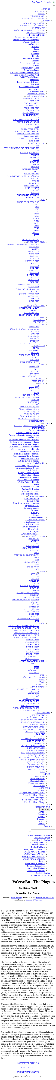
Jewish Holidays (32, 470)
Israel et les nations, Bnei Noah (26, 75)
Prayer (36, 484)
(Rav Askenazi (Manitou (29, 87)
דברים (36, 214)
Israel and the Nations (30, 491)
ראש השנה (35, 178)
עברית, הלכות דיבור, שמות (34, 727)
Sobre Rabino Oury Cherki (33, 800)
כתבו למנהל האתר (28, 1067)
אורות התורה (34, 390)
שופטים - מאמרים (32, 642)
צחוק (37, 564)
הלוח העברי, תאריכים (36, 767)
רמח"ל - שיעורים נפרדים (29, 376)
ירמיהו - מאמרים (32, 651)
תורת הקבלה (34, 673)
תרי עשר (35, 232)
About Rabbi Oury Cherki (34, 795)
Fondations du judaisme (29, 63)
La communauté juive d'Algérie (26, 456)
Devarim (35, 56)
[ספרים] (44, 774)
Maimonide (34, 79)
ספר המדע (35, 334)
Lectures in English (37, 91)
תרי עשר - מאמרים (31, 656)
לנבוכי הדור (34, 404)
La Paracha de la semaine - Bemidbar (24, 447)
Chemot (36, 49)
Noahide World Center (45, 898)
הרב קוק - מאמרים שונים (29, 710)
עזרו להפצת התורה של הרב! (28, 1063)
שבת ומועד (40, 734)
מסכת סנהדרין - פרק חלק (29, 294)
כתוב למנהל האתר (37, 16)
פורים (37, 621)
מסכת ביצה (34, 268)
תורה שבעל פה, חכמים (35, 305)
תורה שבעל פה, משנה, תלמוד (33, 661)
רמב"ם (42, 324)
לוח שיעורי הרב (38, 28)
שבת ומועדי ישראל (37, 143)
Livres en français (37, 778)
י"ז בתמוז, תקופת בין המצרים (28, 593)
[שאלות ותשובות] (36, 713)
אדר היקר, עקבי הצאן (30, 395)
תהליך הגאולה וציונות (31, 112)
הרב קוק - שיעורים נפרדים (28, 418)
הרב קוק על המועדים (31, 698)
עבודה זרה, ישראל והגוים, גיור (33, 745)
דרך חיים (35, 357)
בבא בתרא (35, 291)
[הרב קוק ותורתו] (31, 687)
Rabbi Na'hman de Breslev (28, 82)
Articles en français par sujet (27, 432)
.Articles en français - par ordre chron (24, 435)
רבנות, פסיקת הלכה (31, 312)
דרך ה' (36, 369)
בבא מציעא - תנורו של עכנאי (27, 289)
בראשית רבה (34, 247)
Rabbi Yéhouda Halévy (29, 77)
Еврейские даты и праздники (26, 503)
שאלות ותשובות (43, 713)
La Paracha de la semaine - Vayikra (24, 444)
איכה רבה (35, 249)
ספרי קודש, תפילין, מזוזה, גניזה (33, 760)
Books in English (37, 781)
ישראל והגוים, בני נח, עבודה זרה (26, 555)
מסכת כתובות (33, 279)
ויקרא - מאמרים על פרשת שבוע (26, 633)
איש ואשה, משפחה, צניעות (34, 750)
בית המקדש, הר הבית (36, 741)
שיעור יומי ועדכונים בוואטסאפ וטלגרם (29, 30)
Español (41, 821)
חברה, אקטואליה (32, 110)
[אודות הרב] (40, 788)
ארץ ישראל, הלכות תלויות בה (33, 738)
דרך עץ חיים (34, 374)
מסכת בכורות (34, 303)
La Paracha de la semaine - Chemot (24, 442)
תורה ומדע (35, 541)
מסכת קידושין (33, 287)
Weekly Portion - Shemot (29, 475)
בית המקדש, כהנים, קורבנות (28, 122)
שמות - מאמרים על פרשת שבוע (26, 630)
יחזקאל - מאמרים (32, 654)
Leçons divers (33, 89)
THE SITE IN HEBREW (39, 875)
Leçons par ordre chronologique (26, 39)
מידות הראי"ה (33, 694)
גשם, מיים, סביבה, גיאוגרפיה (28, 134)
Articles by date (38, 845)
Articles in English (37, 463)
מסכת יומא (35, 263)
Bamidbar (35, 54)
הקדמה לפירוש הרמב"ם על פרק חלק (24, 329)
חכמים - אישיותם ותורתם (29, 315)
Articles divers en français (28, 461)
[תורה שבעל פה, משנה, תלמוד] (20, 661)
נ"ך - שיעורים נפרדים (30, 239)
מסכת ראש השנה (32, 261)
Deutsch (41, 824)
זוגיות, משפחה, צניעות (30, 124)
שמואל (36, 221)
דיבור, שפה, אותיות (31, 108)
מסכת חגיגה (34, 277)
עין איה (36, 392)
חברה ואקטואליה (32, 545)
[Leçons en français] (28, 35)
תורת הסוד (35, 310)
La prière (35, 65)
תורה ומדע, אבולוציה (31, 103)
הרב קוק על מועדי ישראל (29, 409)
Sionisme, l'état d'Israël (30, 68)
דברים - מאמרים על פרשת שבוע (26, 637)
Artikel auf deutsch (37, 517)
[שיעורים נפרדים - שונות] (25, 96)
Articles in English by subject (27, 465)
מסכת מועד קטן (33, 275)
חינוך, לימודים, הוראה (36, 748)
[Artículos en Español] (26, 520)
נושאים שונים (34, 141)
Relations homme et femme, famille (24, 72)
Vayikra (36, 51)
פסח (37, 150)
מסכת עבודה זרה (32, 296)
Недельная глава (32, 505)
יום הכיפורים (34, 183)
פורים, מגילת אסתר (31, 197)
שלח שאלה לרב (38, 715)
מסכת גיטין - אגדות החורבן (28, 284)
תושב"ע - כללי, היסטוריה (29, 308)
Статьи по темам (31, 498)
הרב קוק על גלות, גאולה (30, 705)
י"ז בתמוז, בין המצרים (30, 169)
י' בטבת (36, 190)
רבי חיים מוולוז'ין (38, 381)
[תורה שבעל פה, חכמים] (25, 306)
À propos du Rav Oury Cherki (32, 793)
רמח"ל (42, 364)
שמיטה (36, 553)
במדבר (36, 211)
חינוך (37, 127)
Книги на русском (36, 783)
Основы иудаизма (31, 508)
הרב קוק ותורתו (38, 687)
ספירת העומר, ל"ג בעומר (29, 152)
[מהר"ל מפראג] (33, 346)
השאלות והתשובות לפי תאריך (33, 720)
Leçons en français (37, 35)
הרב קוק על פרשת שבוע (29, 407)
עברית (42, 812)
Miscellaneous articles (30, 494)
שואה (37, 117)
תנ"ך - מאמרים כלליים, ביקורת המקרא (23, 625)
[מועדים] (38, 572)
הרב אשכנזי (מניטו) (37, 421)
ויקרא (37, 209)
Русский (41, 819)
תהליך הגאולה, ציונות (31, 548)
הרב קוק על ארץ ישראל (29, 416)
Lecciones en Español (36, 94)
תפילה (42, 675)
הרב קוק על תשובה (31, 411)
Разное (36, 515)
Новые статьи (33, 501)
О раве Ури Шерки (36, 797)
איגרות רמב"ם (33, 331)
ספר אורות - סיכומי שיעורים (28, 689)
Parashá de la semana (30, 527)
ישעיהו (36, 225)
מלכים (36, 223)
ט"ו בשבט (35, 192)
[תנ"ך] (40, 200)
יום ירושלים (34, 162)
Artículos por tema (31, 522)
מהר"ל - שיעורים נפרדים (29, 362)
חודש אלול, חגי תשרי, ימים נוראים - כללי (23, 176)
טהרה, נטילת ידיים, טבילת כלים (32, 757)
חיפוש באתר (40, 11)
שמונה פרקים (34, 327)
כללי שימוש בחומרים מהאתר (33, 18)
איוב (37, 237)
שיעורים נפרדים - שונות (35, 96)
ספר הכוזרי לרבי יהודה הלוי (34, 677)
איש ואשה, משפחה (31, 562)
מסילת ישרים (34, 367)
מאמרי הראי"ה (33, 402)
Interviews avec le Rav (30, 458)
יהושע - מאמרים (32, 640)
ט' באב (36, 171)
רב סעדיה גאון (39, 320)
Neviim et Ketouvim (31, 58)
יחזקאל (36, 230)
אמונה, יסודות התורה (31, 98)
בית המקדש (34, 550)
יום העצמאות (34, 157)
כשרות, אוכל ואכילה (36, 755)
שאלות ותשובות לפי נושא (34, 717)
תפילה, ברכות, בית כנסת (35, 731)
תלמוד (36, 665)
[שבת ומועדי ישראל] (28, 143)
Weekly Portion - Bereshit (28, 472)
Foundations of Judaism (29, 487)
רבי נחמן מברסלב (38, 378)
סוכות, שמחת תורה (31, 609)
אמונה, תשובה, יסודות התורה (33, 722)
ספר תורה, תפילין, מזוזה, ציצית (27, 131)
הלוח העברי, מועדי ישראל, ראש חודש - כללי (21, 148)
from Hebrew (16, 898)
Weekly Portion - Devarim (28, 482)
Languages (45, 809)
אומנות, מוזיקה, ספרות (36, 769)
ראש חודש (35, 574)
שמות (37, 207)
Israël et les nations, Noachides (26, 454)
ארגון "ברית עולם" (42, 807)
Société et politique (31, 70)
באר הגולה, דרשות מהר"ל (29, 355)
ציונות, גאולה (39, 736)
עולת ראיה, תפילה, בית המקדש (26, 397)
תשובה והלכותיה (32, 105)
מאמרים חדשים (38, 428)
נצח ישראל (35, 352)
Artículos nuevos (32, 524)
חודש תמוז (35, 167)
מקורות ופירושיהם (37, 724)
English (41, 816)
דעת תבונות (34, 371)
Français (41, 814)
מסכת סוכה (34, 265)
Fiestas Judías (33, 529)
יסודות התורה (34, 538)
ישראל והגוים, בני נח (31, 115)
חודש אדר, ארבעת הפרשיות (28, 618)
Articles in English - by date (27, 468)
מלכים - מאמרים (32, 647)
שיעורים (46, 21)
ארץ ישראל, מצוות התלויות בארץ (26, 119)
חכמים (36, 668)
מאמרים (46, 423)
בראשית (36, 204)
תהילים (36, 235)
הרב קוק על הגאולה (31, 414)
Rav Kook (35, 84)
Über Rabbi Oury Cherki (34, 802)
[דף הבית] (42, 9)
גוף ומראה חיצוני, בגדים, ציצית (33, 753)
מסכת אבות (34, 298)
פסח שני (36, 159)
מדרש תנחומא (33, 251)
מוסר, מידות (34, 101)
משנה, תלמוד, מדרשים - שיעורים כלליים (23, 244)
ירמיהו (36, 228)
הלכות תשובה (33, 336)
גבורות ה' (35, 348)
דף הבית (46, 9)
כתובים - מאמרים (32, 658)
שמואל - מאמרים (32, 644)
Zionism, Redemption (30, 489)
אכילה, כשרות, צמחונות (30, 129)
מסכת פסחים (34, 258)
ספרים (47, 774)
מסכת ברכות (34, 254)
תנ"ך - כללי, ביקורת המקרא (28, 202)
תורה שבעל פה (33, 670)
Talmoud (35, 61)
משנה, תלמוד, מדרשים (36, 242)
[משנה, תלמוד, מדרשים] (25, 242)
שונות (37, 569)
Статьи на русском (36, 496)
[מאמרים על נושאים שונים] (23, 536)
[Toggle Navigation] (54, 5)
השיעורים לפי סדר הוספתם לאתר (31, 25)
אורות (37, 385)
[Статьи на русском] (27, 496)
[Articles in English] (33, 840)
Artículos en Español (36, 520)
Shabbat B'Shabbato (34, 900)
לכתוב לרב (45, 804)
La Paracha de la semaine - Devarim (24, 449)
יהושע (37, 216)
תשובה (36, 543)
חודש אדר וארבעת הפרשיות (28, 195)
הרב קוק (41, 383)
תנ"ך (43, 199)
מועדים (42, 571)
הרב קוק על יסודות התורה (29, 701)
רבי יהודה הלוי (39, 322)
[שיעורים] (42, 21)
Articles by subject (37, 842)
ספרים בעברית (39, 776)
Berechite (35, 47)
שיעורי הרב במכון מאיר (35, 32)
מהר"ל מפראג (39, 345)
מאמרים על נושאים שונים (34, 536)
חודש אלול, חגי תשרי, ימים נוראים (25, 600)
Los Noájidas (33, 531)
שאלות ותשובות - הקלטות (29, 138)
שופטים (36, 218)
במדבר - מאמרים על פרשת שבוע (26, 635)
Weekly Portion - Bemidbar (28, 480)
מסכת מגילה (34, 272)
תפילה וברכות (39, 317)
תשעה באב (34, 595)
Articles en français (37, 430)
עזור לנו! (41, 14)
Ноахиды (35, 512)
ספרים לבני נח (39, 786)
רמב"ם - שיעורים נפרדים (29, 343)
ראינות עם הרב (33, 567)
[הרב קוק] (37, 383)
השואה (36, 557)
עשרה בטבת (34, 614)
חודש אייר (35, 155)
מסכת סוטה (34, 282)
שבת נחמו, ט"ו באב (31, 174)
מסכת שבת (34, 256)
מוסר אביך (35, 400)
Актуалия (35, 510)
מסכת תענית (34, 270)
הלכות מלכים (34, 338)
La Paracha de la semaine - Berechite (24, 440)
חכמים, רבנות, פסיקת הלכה (34, 729)
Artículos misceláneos (30, 534)
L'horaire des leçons (31, 42)
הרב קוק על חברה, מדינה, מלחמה (26, 708)
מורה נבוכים (34, 341)
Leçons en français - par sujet (27, 37)
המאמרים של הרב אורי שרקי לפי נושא (29, 425)
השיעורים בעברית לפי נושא (34, 23)
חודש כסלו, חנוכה (32, 188)
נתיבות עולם (34, 360)
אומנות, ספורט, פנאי (31, 136)
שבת (37, 145)
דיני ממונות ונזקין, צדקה (35, 762)
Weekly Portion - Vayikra (28, 477)
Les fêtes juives (33, 44)
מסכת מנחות (34, 301)
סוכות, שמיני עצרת (31, 185)
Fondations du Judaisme (29, 451)
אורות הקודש (34, 388)
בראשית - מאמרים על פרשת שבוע (25, 628)
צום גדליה (35, 181)
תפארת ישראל (33, 350)
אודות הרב (45, 788)
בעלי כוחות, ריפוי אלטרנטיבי (33, 764)
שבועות (36, 164)
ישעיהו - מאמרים (32, 649)
